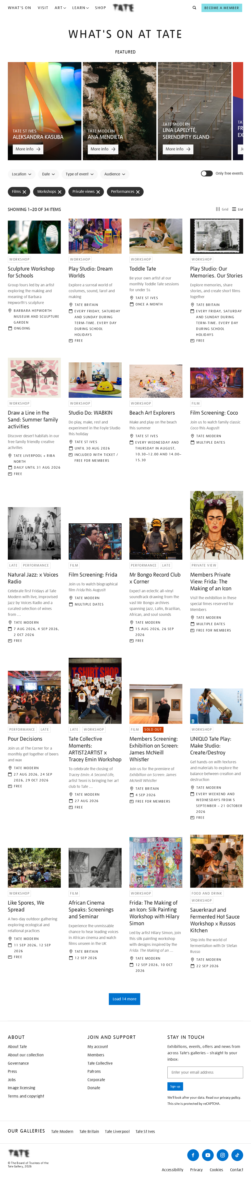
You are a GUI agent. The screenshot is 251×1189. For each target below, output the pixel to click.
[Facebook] (193, 1155)
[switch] (207, 173)
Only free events (229, 173)
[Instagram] (222, 1155)
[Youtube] (208, 1155)
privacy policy (230, 1097)
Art (59, 7)
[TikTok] (237, 1155)
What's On (19, 7)
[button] (193, 8)
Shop (100, 7)
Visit (43, 7)
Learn (79, 7)
